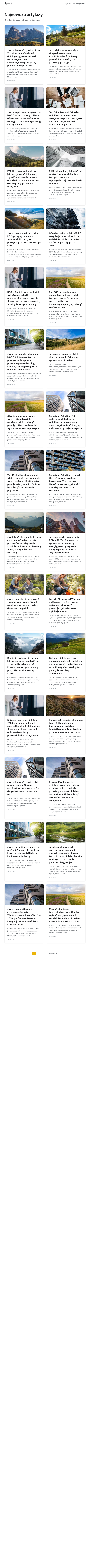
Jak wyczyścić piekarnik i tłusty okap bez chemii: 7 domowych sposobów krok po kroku (66, 357)
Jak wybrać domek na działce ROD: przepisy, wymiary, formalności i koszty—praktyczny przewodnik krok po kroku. (24, 239)
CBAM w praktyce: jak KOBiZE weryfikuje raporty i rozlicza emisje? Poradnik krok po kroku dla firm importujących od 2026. (65, 239)
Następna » (53, 953)
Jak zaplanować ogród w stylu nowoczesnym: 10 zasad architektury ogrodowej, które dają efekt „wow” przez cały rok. (23, 788)
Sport (8, 3)
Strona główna (79, 3)
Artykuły (67, 3)
